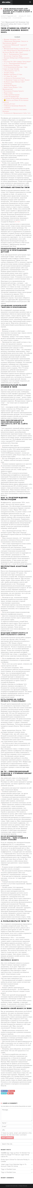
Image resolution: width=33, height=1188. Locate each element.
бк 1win (17, 222)
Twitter (4, 1093)
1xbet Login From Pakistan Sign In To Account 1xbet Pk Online (13, 1165)
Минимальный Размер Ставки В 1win (16, 48)
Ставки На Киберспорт (11, 96)
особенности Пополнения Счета (14, 78)
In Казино (7, 107)
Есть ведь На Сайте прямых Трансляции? (17, 61)
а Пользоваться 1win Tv (12, 71)
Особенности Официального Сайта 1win (17, 113)
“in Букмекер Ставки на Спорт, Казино (17, 80)
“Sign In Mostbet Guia (8, 1169)
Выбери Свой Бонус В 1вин (13, 74)
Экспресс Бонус (9, 72)
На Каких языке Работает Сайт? (14, 82)
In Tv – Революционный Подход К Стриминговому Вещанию (14, 64)
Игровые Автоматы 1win (12, 39)
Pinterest (12, 1090)
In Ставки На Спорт (10, 76)
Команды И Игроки (10, 85)
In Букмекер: (8, 83)
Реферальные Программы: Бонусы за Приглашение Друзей (15, 42)
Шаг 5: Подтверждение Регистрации (16, 54)
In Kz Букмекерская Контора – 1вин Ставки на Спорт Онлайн (14, 68)
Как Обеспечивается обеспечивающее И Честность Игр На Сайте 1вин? (16, 51)
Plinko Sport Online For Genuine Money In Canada (15, 1160)
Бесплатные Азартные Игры (13, 56)
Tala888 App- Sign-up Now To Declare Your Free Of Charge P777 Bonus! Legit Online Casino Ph (15, 1154)
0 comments (17, 18)
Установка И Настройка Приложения (16, 98)
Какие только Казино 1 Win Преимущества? (12, 88)
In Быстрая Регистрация (11, 95)
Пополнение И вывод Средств (14, 91)
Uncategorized (6, 18)
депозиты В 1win (9, 104)
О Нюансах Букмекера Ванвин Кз (15, 106)
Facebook (4, 1090)
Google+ (11, 1093)
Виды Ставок (8, 93)
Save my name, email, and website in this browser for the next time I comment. (16, 1134)
